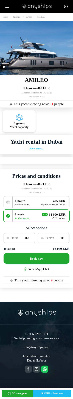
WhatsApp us (19, 393)
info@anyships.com (36, 347)
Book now (36, 258)
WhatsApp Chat (39, 269)
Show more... (36, 148)
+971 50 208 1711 (36, 334)
